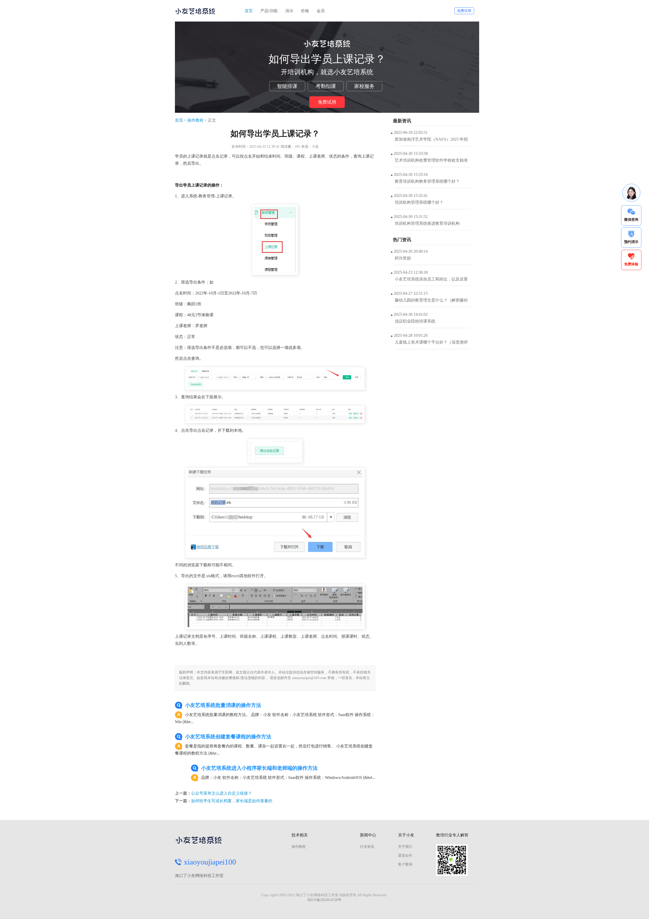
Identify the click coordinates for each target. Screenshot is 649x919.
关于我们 (405, 847)
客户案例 (405, 864)
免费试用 (464, 11)
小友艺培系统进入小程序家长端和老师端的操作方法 (259, 768)
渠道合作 (405, 855)
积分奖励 (403, 258)
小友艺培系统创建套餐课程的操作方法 (228, 736)
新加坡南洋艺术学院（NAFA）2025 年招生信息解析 (431, 141)
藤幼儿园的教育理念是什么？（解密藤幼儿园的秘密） (431, 302)
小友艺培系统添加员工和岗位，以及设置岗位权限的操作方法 (431, 281)
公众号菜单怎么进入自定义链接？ (221, 793)
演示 (289, 11)
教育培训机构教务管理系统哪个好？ (427, 181)
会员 (321, 11)
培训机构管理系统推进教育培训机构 (427, 223)
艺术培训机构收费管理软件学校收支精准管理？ (431, 162)
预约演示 (631, 242)
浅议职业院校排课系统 (415, 321)
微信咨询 (631, 219)
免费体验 (631, 264)
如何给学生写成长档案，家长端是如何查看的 (231, 801)
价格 (305, 11)
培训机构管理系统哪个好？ (419, 202)
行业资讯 (367, 847)
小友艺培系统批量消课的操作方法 (223, 705)
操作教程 (195, 120)
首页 (249, 11)
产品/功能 (269, 11)
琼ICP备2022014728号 (324, 900)
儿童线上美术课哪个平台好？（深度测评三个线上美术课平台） (431, 344)
